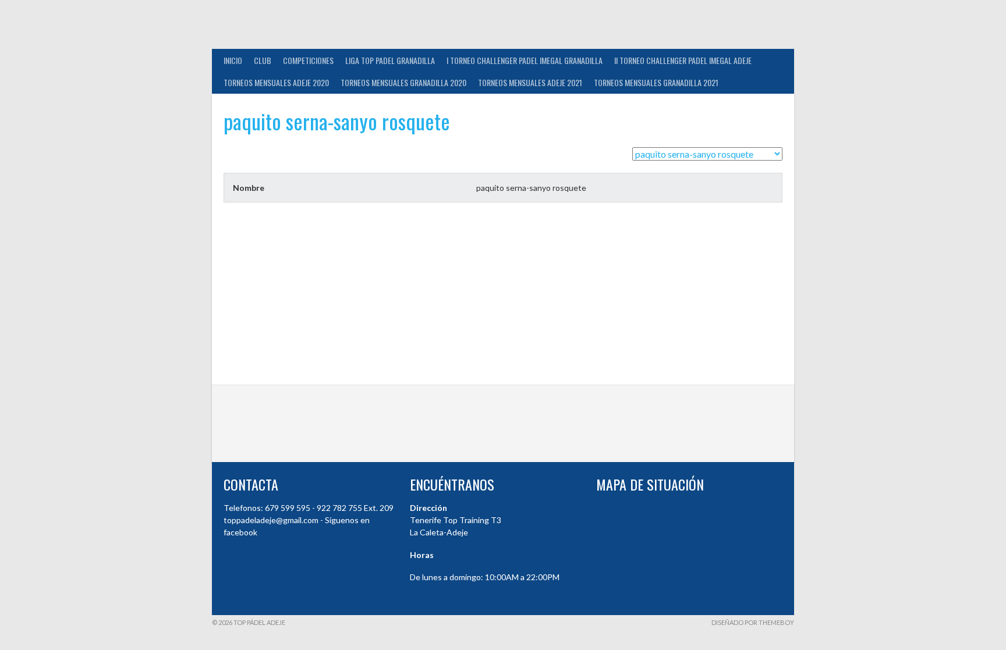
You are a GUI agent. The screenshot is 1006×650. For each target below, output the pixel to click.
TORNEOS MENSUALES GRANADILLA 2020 (403, 82)
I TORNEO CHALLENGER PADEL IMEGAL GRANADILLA (525, 60)
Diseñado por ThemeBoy (752, 622)
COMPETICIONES (308, 60)
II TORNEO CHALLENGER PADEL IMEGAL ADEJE (683, 60)
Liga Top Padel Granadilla (390, 60)
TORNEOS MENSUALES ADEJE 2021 (530, 82)
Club (262, 60)
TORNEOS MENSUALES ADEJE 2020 (276, 82)
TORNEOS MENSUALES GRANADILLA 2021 (656, 82)
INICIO (233, 60)
